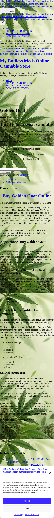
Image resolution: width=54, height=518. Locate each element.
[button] (49, 473)
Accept (27, 501)
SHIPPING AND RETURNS (19, 31)
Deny (27, 508)
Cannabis (23, 175)
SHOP (9, 28)
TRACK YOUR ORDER (18, 33)
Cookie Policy (18, 515)
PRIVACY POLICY (32, 515)
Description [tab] (11, 179)
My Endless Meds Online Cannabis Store (24, 63)
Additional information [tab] (16, 182)
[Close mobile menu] (2, 22)
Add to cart (5, 172)
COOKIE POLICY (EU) (17, 36)
